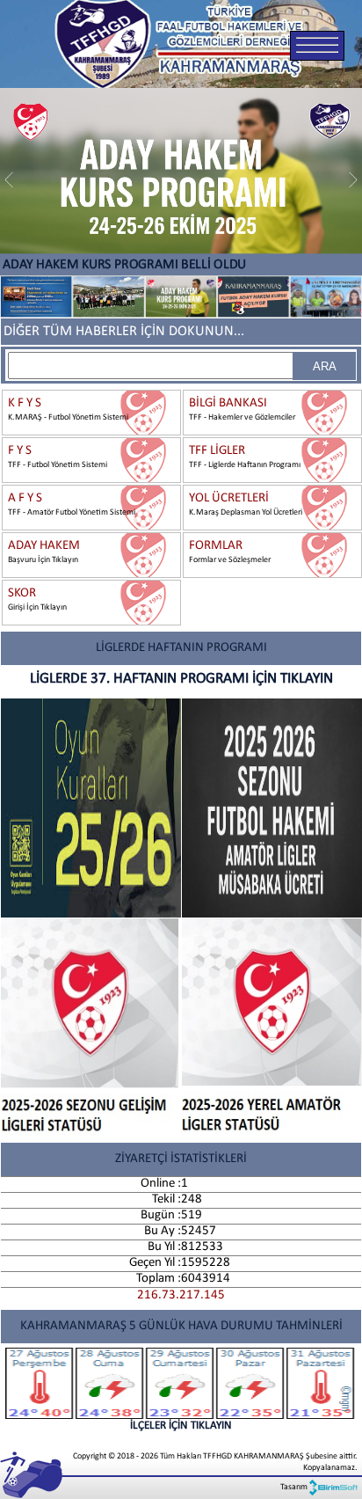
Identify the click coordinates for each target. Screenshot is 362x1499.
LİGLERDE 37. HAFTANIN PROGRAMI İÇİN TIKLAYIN (181, 678)
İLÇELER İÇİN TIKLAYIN (181, 1425)
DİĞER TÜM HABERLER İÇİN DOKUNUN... (124, 332)
